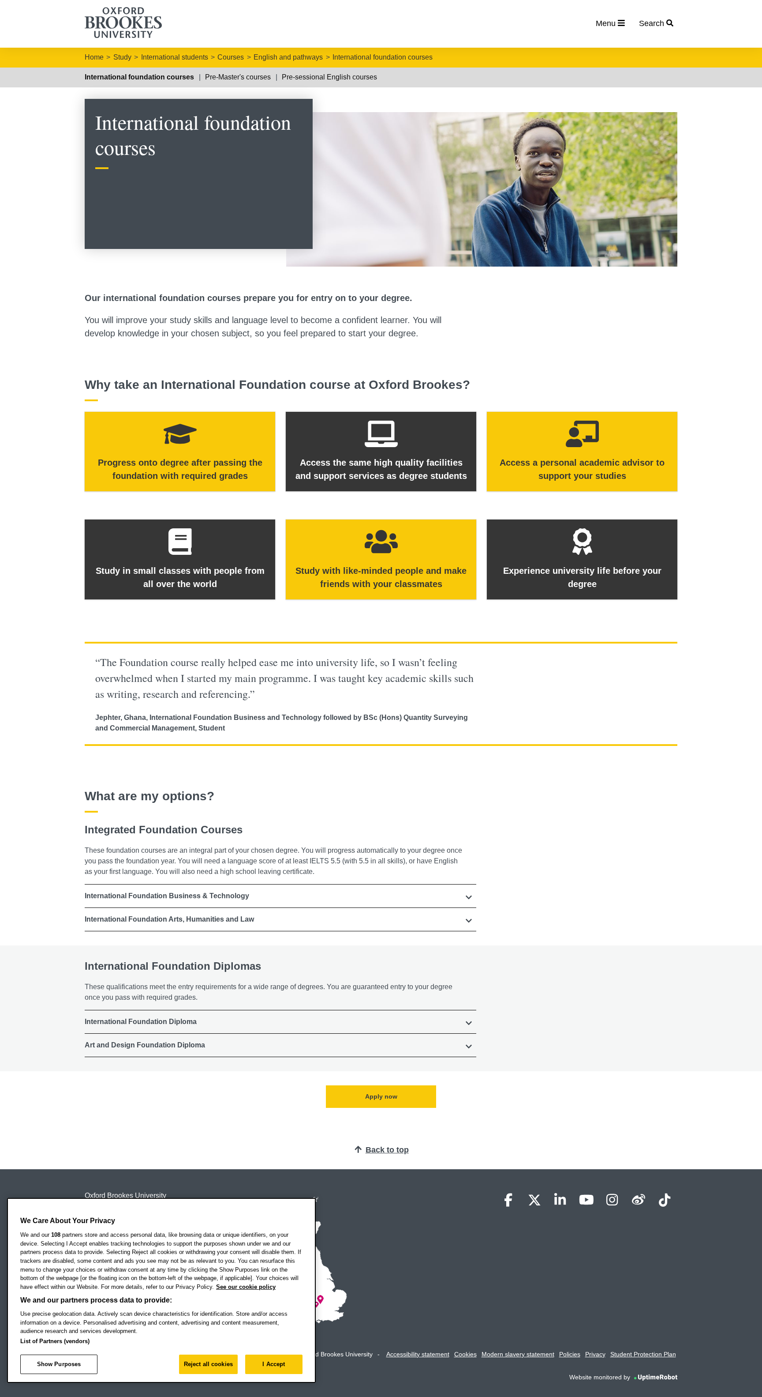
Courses (230, 57)
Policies (569, 1354)
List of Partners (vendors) (55, 1341)
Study (122, 57)
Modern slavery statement (518, 1354)
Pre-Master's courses (238, 77)
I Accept (273, 1364)
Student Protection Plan (643, 1354)
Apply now (381, 1096)
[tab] (280, 896)
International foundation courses (382, 57)
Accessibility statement (417, 1354)
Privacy (595, 1354)
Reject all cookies (208, 1364)
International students (174, 57)
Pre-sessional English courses (329, 77)
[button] (280, 896)
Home (94, 57)
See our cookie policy (246, 1287)
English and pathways (288, 57)
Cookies (465, 1354)
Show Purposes (59, 1364)
